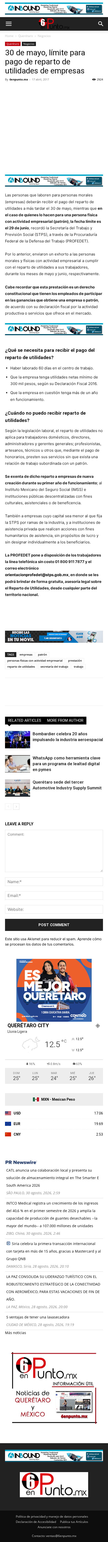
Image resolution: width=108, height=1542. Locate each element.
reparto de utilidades (21, 666)
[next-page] (16, 806)
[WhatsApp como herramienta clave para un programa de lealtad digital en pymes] (17, 764)
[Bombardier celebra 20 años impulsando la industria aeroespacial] (17, 739)
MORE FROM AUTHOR (65, 720)
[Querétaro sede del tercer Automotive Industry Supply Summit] (17, 788)
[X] (22, 91)
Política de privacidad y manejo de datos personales (52, 1516)
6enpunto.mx (19, 79)
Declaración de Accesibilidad (36, 1522)
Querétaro (25, 36)
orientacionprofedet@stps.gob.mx (37, 574)
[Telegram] (56, 91)
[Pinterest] (33, 91)
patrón (42, 654)
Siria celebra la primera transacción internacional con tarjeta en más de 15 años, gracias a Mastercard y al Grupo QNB (53, 1251)
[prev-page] (8, 806)
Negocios (44, 36)
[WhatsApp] (45, 91)
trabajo (78, 666)
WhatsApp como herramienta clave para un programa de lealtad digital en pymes (66, 763)
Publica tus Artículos (74, 1522)
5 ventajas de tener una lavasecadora (37, 1317)
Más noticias (15, 1332)
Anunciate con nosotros (54, 1527)
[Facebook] (10, 91)
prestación (75, 660)
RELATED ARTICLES (24, 720)
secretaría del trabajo (54, 666)
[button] (9, 24)
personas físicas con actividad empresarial (35, 660)
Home (9, 36)
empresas (26, 654)
